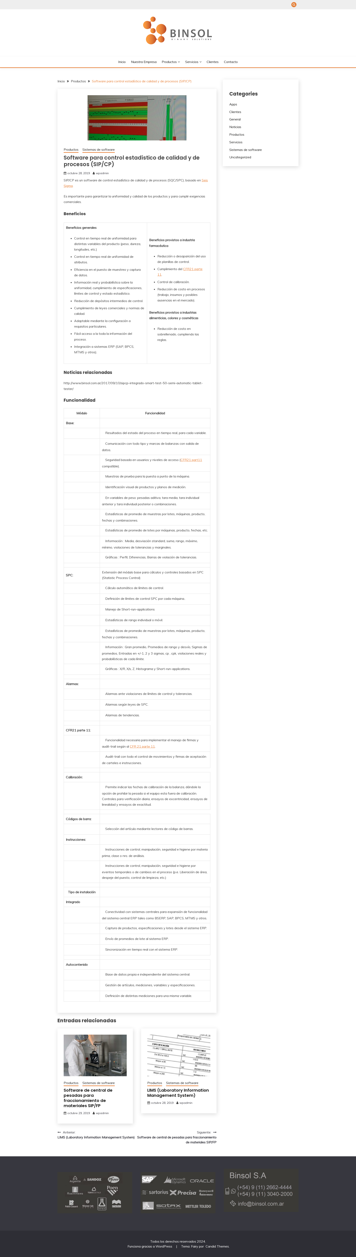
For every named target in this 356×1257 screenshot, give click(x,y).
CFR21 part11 (191, 460)
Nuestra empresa (144, 62)
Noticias (235, 127)
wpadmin (102, 173)
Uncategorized (240, 157)
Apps (233, 104)
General (235, 119)
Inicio (122, 62)
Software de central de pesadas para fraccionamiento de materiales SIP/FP (88, 1098)
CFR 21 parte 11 (142, 746)
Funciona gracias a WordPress (150, 1246)
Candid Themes (217, 1246)
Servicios (191, 62)
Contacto (231, 62)
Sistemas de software (98, 150)
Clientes (213, 62)
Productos (169, 62)
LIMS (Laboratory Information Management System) (178, 1092)
